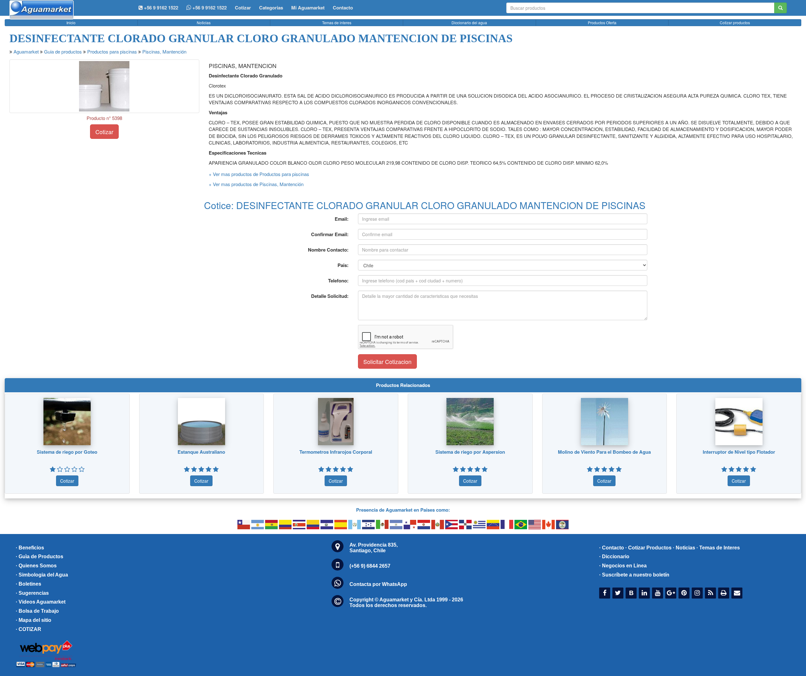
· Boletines (28, 584)
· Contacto (611, 547)
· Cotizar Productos (648, 547)
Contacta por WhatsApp (378, 584)
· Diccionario (614, 556)
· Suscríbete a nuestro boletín (634, 574)
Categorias (271, 7)
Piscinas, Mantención (164, 51)
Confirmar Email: (330, 234)
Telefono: (338, 280)
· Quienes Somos (36, 565)
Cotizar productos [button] (735, 22)
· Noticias (684, 547)
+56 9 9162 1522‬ (160, 7)
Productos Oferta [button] (602, 22)
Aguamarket (26, 51)
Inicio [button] (71, 22)
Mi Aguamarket (308, 7)
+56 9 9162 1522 (209, 7)
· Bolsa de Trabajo (37, 611)
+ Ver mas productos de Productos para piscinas (259, 174)
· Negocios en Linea (623, 565)
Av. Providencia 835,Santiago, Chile (373, 547)
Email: (342, 218)
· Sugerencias (32, 593)
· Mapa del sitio (33, 620)
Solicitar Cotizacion (387, 361)
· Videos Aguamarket (40, 602)
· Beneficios (30, 547)
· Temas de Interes (718, 547)
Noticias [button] (204, 22)
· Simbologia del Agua (42, 574)
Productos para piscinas (112, 51)
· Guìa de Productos (39, 556)
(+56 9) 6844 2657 (369, 566)
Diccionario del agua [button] (469, 22)
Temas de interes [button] (336, 22)
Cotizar (243, 7)
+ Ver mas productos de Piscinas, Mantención (256, 184)
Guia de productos (63, 51)
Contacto (343, 7)
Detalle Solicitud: (330, 296)
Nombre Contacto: (328, 249)
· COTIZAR (28, 629)
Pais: (343, 265)
